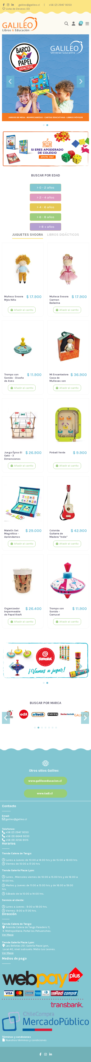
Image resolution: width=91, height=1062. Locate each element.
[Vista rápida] (38, 265)
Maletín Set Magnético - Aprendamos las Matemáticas (12, 537)
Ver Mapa (7, 934)
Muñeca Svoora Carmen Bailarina (58, 299)
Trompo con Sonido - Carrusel (56, 611)
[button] (44, 125)
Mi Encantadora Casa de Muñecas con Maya (58, 379)
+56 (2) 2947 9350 (60, 4)
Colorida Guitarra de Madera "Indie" (58, 533)
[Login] (73, 24)
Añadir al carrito (23, 309)
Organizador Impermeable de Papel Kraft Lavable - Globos (13, 615)
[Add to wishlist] (38, 251)
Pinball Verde (57, 452)
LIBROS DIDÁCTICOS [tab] (63, 235)
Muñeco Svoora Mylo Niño (13, 298)
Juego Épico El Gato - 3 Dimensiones (13, 455)
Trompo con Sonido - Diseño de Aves (14, 377)
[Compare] (38, 258)
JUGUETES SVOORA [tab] (27, 235)
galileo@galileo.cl (29, 4)
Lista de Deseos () (17, 8)
